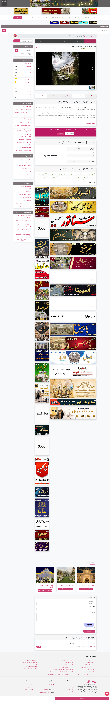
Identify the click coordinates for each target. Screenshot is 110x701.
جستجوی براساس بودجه (89, 660)
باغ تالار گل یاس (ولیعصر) (25, 207)
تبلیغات (33, 17)
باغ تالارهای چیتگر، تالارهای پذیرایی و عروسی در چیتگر (23, 130)
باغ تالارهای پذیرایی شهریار (25, 122)
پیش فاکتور (40, 41)
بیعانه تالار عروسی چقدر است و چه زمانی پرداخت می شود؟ (24, 239)
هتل (23, 76)
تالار (31, 685)
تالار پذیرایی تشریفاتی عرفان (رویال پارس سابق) (24, 187)
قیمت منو (69, 17)
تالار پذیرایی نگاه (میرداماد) (25, 191)
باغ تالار (23, 69)
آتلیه (23, 88)
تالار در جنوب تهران (27, 116)
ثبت (4, 30)
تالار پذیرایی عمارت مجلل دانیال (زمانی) (23, 204)
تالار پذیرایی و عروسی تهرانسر (25, 139)
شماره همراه (92, 607)
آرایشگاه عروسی (28, 692)
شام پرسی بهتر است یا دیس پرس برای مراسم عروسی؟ (23, 221)
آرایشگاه (23, 91)
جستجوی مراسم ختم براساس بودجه (86, 667)
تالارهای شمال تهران (27, 106)
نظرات (40, 96)
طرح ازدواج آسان (90, 669)
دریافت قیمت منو (78, 41)
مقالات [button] (48, 17)
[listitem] (92, 87)
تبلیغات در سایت (70, 689)
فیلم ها (63, 17)
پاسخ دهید (39, 646)
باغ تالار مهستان (28, 171)
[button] (39, 563)
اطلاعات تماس (90, 41)
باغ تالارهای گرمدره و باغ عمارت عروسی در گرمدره (23, 143)
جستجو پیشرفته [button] (56, 17)
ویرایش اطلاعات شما (90, 123)
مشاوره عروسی (18, 17)
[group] (65, 68)
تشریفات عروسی (40, 17)
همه (16, 156)
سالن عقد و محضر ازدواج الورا (25, 159)
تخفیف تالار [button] (77, 17)
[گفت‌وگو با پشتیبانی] (107, 694)
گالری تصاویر (64, 96)
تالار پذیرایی (23, 66)
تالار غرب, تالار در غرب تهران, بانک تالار (23, 109)
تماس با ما (72, 687)
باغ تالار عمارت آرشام (67, 585)
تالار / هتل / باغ (23, 63)
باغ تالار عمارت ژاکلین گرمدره (46, 586)
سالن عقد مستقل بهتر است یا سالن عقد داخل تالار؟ (23, 216)
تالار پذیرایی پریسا (27, 200)
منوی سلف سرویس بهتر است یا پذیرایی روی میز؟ (23, 230)
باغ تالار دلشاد (28, 178)
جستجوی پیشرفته (90, 662)
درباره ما (72, 685)
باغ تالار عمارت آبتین (27, 197)
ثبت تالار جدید (71, 694)
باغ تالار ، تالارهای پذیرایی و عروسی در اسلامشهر (23, 126)
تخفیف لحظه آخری (52, 41)
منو (51, 96)
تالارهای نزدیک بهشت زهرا (25, 147)
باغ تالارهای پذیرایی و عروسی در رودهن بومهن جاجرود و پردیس (23, 135)
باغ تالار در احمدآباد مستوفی (25, 119)
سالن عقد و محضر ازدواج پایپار (25, 165)
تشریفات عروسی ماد (27, 162)
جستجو (16, 41)
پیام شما (93, 612)
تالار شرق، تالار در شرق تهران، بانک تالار (23, 113)
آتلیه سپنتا (29, 175)
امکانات (78, 96)
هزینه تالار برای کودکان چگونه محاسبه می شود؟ (23, 235)
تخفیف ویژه (65, 41)
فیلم (90, 96)
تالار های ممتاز (23, 79)
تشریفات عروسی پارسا (26, 168)
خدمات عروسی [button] (86, 17)
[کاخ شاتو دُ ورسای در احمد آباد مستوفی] (64, 3)
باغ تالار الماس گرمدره (87, 585)
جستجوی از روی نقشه (89, 665)
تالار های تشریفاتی (23, 82)
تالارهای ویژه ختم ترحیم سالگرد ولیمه (23, 150)
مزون (23, 85)
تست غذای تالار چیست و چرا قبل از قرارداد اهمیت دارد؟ (23, 225)
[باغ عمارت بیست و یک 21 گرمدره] (65, 68)
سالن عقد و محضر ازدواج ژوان (25, 194)
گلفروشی (23, 98)
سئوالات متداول (71, 692)
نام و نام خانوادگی (91, 601)
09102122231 (45, 690)
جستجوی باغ (87, 36)
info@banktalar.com (44, 692)
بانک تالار (92, 17)
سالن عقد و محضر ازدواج (23, 95)
